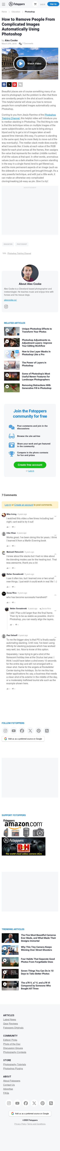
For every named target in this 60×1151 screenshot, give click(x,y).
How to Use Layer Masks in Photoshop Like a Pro (36, 353)
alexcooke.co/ (10, 299)
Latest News (9, 1019)
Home (4, 11)
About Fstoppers (11, 1080)
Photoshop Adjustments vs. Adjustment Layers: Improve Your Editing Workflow (37, 343)
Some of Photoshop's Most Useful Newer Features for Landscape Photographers (36, 376)
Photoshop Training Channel (19, 253)
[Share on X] (9, 84)
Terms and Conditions (36, 1123)
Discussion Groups (13, 1048)
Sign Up (53, 4)
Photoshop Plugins (13, 1068)
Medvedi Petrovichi (15, 552)
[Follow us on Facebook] (21, 730)
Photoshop (30, 11)
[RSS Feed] (46, 730)
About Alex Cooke (30, 284)
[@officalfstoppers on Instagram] (5, 730)
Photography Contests (14, 1052)
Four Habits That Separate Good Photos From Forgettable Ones (38, 960)
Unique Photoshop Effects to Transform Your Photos (37, 330)
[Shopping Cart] (35, 4)
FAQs (6, 1093)
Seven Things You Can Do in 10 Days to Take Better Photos (37, 972)
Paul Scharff (12, 635)
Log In (42, 4)
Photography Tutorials (14, 1064)
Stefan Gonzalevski (15, 574)
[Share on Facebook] (4, 84)
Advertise (8, 1089)
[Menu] (3, 4)
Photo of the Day (11, 1044)
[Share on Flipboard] (14, 84)
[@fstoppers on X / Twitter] (30, 730)
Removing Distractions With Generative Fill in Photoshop (36, 387)
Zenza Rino (12, 593)
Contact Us (9, 1084)
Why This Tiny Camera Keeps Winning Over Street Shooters (36, 948)
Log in (31, 470)
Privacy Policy (20, 1123)
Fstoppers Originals (13, 1027)
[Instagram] (6, 306)
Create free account (30, 465)
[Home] (17, 4)
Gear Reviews (10, 1023)
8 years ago (22, 514)
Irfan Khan (11, 533)
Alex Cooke (11, 40)
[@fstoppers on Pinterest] (38, 730)
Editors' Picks (10, 1040)
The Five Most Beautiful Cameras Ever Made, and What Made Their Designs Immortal (38, 938)
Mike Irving (11, 514)
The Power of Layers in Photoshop (34, 364)
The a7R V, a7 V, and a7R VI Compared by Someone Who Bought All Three (36, 985)
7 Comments (27, 43)
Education (16, 11)
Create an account (23, 504)
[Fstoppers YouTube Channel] (13, 730)
